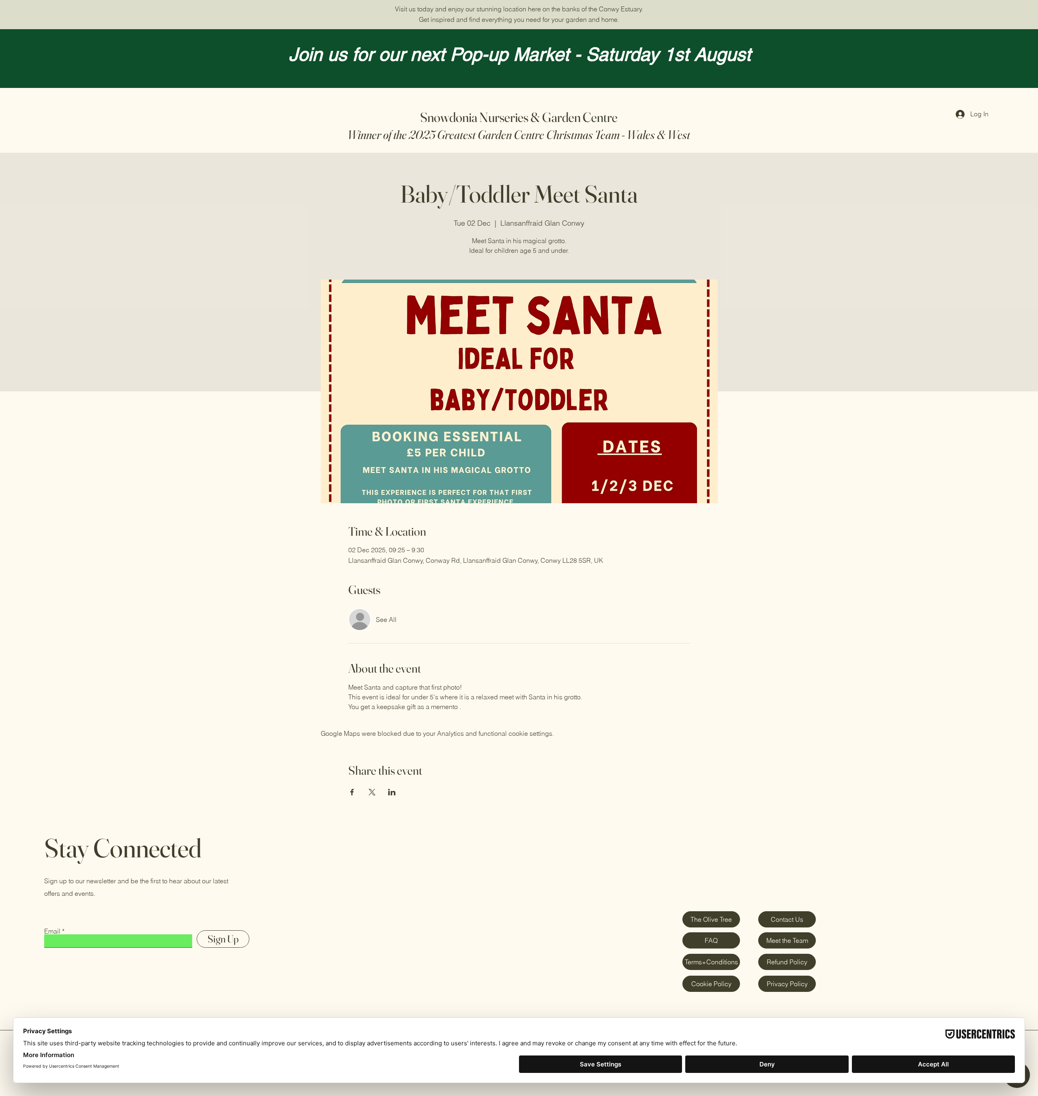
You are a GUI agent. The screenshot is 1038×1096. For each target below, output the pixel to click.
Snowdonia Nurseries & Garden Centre (519, 117)
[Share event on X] (372, 792)
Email (52, 931)
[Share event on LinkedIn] (392, 792)
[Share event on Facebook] (352, 792)
